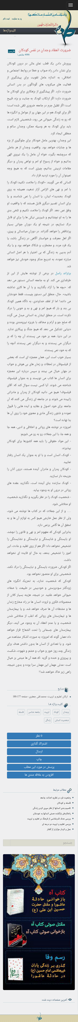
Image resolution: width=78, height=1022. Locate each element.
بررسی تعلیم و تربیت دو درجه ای (56, 824)
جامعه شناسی (34, 712)
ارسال (39, 751)
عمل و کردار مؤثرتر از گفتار (59, 829)
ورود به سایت (18, 18)
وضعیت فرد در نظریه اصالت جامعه (55, 798)
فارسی (11, 51)
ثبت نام (6, 18)
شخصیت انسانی (62, 720)
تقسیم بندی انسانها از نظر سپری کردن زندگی (52, 808)
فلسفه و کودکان (64, 803)
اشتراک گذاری (39, 743)
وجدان (66, 712)
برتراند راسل (63, 273)
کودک (56, 712)
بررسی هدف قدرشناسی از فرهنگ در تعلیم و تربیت (49, 819)
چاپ (39, 759)
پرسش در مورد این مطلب (39, 767)
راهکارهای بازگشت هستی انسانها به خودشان (52, 814)
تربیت (46, 712)
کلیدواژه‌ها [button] (9, 31)
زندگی (47, 720)
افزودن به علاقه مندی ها (39, 775)
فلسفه (21, 712)
